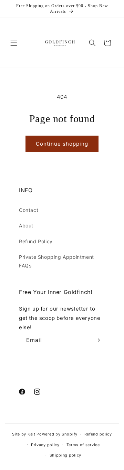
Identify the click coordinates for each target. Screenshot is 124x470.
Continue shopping (62, 143)
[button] (13, 42)
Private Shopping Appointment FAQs (56, 261)
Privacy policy (45, 444)
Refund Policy (36, 241)
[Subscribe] (97, 340)
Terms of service (83, 444)
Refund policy (98, 434)
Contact (28, 210)
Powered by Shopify (57, 434)
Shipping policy (66, 455)
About (26, 225)
